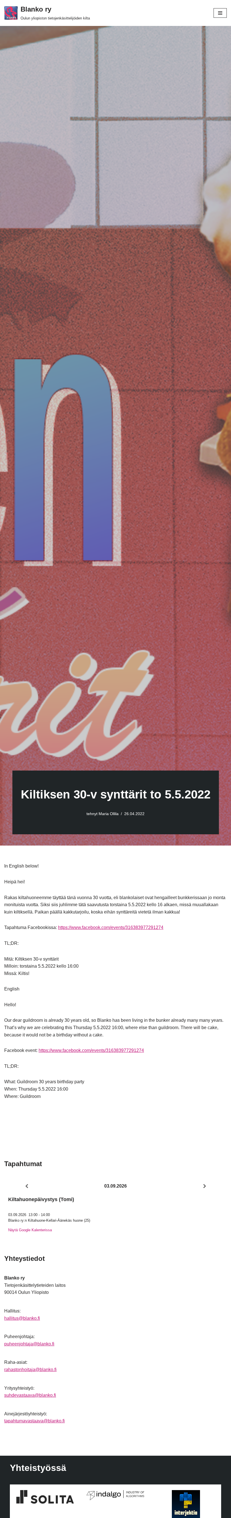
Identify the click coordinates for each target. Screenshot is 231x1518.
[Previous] (26, 1186)
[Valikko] (220, 13)
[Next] (204, 1186)
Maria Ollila (109, 813)
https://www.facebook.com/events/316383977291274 (110, 927)
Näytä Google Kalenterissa (30, 1230)
